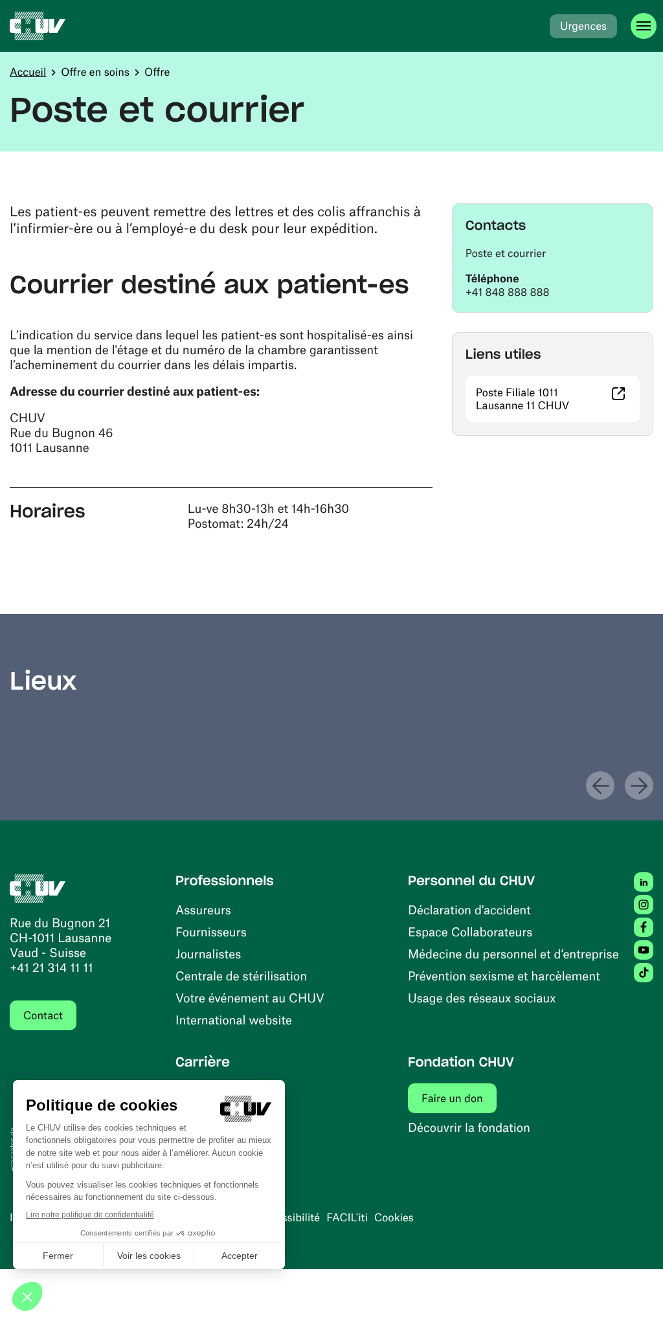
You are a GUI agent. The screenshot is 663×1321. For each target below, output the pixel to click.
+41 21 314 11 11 (51, 967)
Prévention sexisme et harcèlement (504, 975)
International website (233, 1019)
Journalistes (208, 953)
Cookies (394, 1217)
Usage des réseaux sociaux (482, 997)
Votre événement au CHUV (249, 997)
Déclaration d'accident (469, 909)
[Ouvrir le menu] (643, 26)
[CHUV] (38, 26)
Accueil (28, 71)
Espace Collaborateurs (470, 931)
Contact (43, 1015)
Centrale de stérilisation (241, 975)
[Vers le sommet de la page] (634, 1292)
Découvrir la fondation (469, 1127)
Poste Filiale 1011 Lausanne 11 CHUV (558, 399)
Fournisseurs (211, 931)
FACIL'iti (347, 1217)
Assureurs (203, 909)
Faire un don (459, 1098)
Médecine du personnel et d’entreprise (513, 953)
